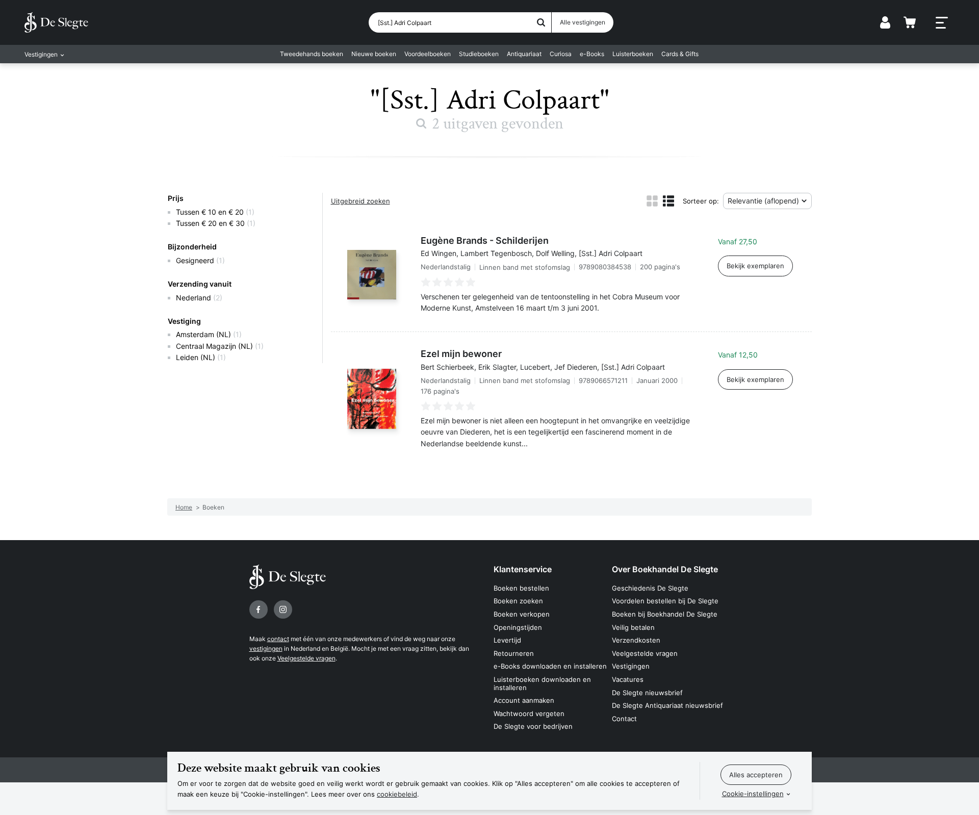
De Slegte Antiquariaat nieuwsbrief (667, 705)
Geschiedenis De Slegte (650, 588)
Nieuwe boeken (373, 54)
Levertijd (507, 640)
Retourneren (514, 653)
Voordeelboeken (427, 54)
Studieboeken (479, 54)
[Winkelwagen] (909, 22)
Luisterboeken (632, 54)
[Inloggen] (885, 22)
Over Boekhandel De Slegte (665, 569)
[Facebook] (258, 609)
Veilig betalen (633, 627)
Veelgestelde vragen (306, 658)
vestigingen (265, 648)
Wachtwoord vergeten (529, 713)
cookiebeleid (397, 794)
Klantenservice (523, 569)
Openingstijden (518, 627)
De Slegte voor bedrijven (533, 726)
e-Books (592, 54)
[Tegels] (652, 201)
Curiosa (561, 54)
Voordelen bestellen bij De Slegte (665, 601)
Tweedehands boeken (311, 54)
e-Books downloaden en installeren (550, 666)
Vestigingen (631, 666)
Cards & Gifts (680, 54)
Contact (624, 719)
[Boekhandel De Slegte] (56, 22)
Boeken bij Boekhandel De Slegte (664, 614)
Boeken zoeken (518, 601)
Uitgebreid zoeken (360, 201)
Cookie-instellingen (753, 793)
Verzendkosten (636, 640)
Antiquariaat (524, 54)
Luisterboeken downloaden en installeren (542, 683)
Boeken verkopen (522, 614)
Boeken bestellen (521, 588)
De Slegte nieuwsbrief (647, 693)
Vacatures (627, 679)
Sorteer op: (701, 201)
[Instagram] (283, 609)
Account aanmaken (524, 700)
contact (278, 639)
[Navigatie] (942, 23)
